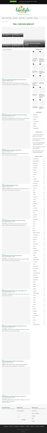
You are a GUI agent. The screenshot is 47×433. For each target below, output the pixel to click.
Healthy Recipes (39, 324)
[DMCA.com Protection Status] (4, 410)
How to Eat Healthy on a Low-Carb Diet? (42, 107)
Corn (39, 322)
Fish (39, 190)
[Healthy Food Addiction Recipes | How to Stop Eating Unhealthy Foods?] (42, 54)
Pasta (39, 299)
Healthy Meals (39, 250)
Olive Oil (39, 217)
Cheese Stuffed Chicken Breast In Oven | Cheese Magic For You (14, 290)
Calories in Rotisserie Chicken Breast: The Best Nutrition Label (6, 43)
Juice (39, 223)
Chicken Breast (39, 181)
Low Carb (39, 172)
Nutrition (34, 123)
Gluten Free (39, 183)
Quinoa (39, 199)
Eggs (39, 255)
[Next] (18, 1)
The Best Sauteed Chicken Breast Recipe (10, 185)
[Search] (44, 18)
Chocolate (39, 237)
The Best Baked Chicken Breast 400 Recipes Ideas (12, 255)
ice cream (39, 261)
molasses (39, 311)
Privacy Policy (34, 410)
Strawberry (39, 167)
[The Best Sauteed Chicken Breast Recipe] (16, 170)
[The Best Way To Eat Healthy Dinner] (35, 103)
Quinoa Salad (39, 268)
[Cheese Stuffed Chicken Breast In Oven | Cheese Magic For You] (16, 275)
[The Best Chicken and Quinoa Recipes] (34, 37)
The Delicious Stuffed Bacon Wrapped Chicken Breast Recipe (14, 79)
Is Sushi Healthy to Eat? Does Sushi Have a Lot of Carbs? (28, 1)
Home (2, 21)
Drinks (39, 297)
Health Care (35, 114)
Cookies (39, 270)
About (33, 418)
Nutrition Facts (39, 158)
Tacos (39, 264)
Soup (39, 221)
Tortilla (39, 286)
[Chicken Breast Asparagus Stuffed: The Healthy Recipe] (16, 346)
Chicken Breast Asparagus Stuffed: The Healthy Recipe (13, 361)
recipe (39, 201)
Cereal (39, 320)
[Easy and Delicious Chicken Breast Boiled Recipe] (16, 135)
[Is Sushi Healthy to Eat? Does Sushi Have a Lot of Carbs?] (35, 54)
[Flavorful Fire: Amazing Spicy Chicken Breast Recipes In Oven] (16, 310)
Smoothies (39, 203)
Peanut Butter (39, 277)
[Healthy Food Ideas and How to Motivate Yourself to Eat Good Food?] (42, 90)
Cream (39, 302)
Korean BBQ (39, 243)
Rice (39, 176)
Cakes (39, 230)
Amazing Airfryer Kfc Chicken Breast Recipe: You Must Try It (14, 396)
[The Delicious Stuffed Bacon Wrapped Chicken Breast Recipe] (16, 64)
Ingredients (39, 163)
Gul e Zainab (5, 34)
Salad (39, 205)
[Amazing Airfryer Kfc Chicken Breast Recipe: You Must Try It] (16, 381)
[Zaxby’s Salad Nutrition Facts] (42, 79)
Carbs (39, 194)
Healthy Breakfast (39, 273)
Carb (39, 212)
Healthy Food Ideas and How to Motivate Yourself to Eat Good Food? (42, 96)
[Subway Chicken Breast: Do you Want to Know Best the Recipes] (16, 99)
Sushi (39, 246)
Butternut (39, 248)
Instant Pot (39, 275)
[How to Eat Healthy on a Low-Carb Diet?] (42, 103)
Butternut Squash (39, 232)
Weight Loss (39, 279)
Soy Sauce (39, 208)
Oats (39, 317)
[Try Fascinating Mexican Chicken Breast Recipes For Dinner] (16, 205)
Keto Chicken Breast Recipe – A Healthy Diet (18, 43)
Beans (39, 282)
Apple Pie (39, 239)
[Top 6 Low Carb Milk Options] (35, 90)
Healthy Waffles (39, 259)
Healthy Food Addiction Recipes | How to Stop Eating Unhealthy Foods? (42, 60)
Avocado (39, 252)
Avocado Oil (39, 315)
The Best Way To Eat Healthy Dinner (35, 107)
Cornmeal (39, 257)
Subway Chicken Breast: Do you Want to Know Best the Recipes (14, 114)
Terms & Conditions (35, 413)
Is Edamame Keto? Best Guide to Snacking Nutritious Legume (35, 84)
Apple (39, 192)
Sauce (39, 295)
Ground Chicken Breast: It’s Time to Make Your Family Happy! (18, 33)
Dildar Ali (16, 45)
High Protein (39, 219)
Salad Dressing (39, 293)
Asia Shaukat (5, 221)
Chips (39, 304)
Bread (39, 241)
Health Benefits (39, 161)
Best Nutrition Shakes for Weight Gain (35, 72)
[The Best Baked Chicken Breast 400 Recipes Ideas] (16, 240)
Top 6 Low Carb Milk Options (35, 95)
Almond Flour (39, 210)
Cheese (39, 313)
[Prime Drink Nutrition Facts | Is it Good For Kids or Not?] (42, 67)
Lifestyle (34, 119)
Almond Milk (39, 185)
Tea (39, 228)
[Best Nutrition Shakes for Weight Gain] (35, 67)
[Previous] (17, 1)
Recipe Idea (39, 165)
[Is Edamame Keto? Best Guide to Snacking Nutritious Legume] (35, 79)
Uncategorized (36, 128)
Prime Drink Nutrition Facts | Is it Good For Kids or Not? (42, 72)
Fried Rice (39, 214)
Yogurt (39, 288)
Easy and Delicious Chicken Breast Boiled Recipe (11, 150)
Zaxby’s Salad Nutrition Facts (41, 83)
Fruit (39, 306)
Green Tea (39, 196)
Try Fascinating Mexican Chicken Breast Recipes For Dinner (14, 220)
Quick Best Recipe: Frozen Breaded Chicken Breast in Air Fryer (7, 33)
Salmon (39, 284)
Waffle (39, 308)
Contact (33, 421)
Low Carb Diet (36, 121)
